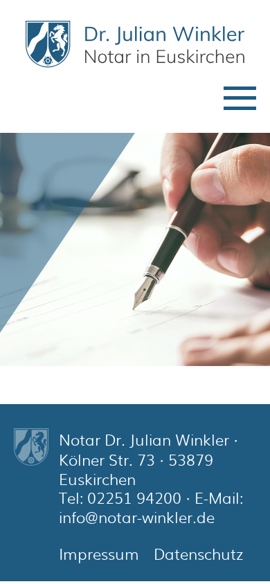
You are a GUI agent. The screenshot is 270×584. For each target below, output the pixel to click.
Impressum (99, 553)
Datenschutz (198, 553)
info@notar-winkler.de (137, 517)
